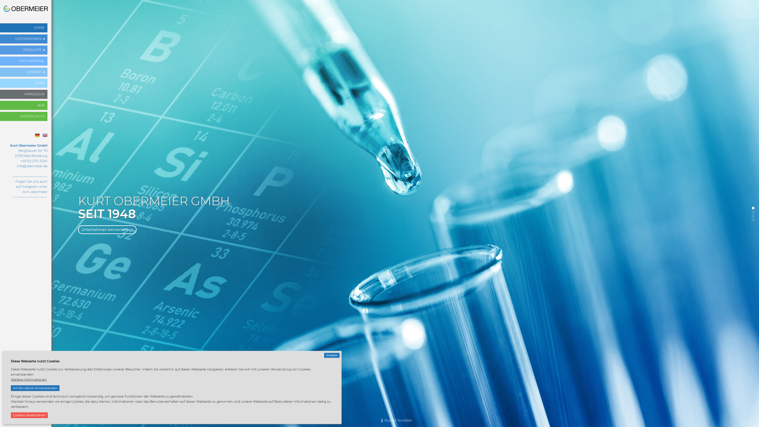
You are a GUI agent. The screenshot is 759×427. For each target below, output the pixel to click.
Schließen (332, 355)
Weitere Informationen (29, 380)
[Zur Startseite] (26, 11)
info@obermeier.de (32, 166)
